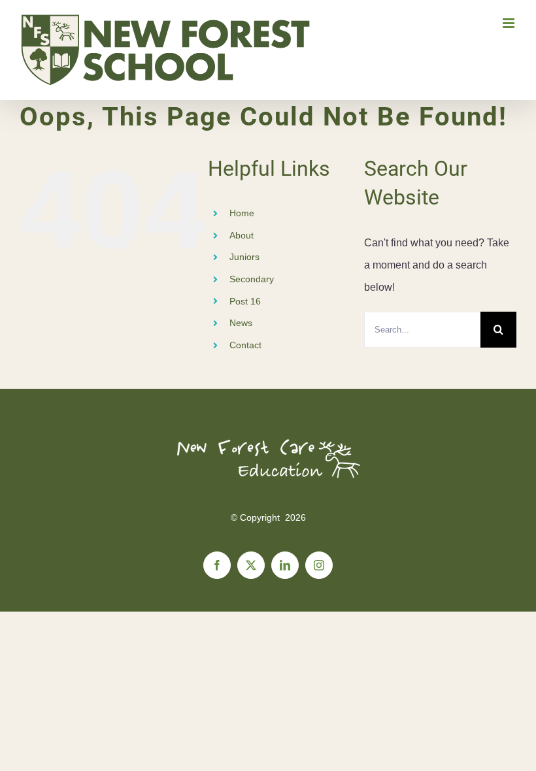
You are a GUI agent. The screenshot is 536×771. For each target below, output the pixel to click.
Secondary (251, 279)
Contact (245, 345)
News (240, 323)
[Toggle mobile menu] (509, 23)
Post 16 (245, 301)
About (241, 235)
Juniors (244, 257)
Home (241, 213)
